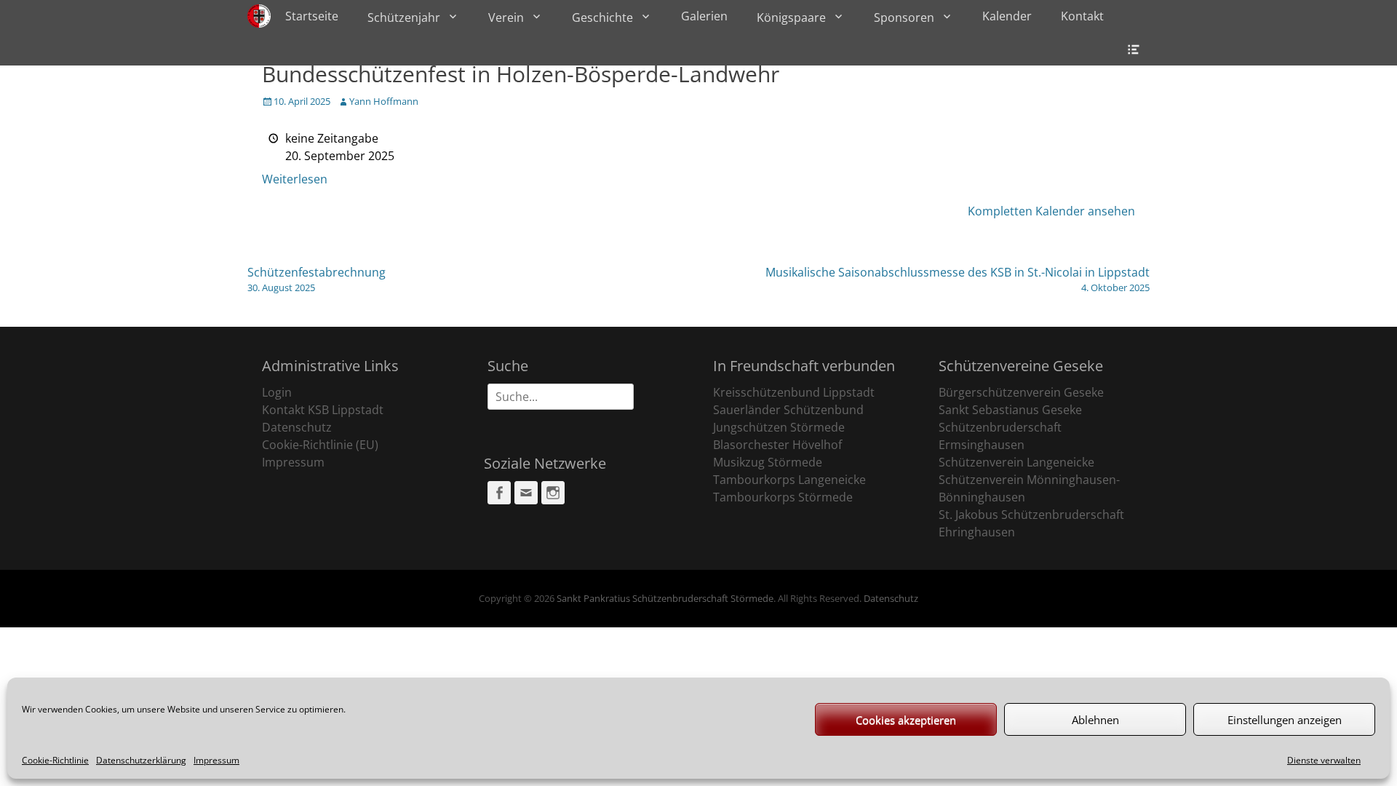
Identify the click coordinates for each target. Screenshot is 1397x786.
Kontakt (1082, 16)
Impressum (216, 760)
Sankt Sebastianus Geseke (1010, 410)
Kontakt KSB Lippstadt (322, 410)
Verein (506, 17)
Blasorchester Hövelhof (777, 445)
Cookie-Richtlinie (55, 760)
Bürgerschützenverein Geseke (1021, 392)
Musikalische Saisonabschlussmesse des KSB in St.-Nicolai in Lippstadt (957, 279)
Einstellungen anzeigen (1284, 719)
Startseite (311, 16)
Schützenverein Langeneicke (1016, 462)
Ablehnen (1095, 719)
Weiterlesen (294, 179)
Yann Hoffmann (383, 101)
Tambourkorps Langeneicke (789, 480)
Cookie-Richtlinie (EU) (320, 445)
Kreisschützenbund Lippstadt (794, 392)
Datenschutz (297, 427)
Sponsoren (904, 17)
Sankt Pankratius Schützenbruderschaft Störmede (665, 598)
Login (277, 392)
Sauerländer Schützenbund (788, 410)
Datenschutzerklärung (141, 760)
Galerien (704, 16)
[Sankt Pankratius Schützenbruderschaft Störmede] (259, 16)
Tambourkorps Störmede (783, 497)
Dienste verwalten (1324, 760)
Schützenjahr (403, 17)
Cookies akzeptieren (906, 719)
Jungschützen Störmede (779, 427)
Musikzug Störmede (767, 462)
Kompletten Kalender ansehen (1051, 211)
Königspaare (791, 17)
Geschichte (602, 17)
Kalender (1007, 16)
